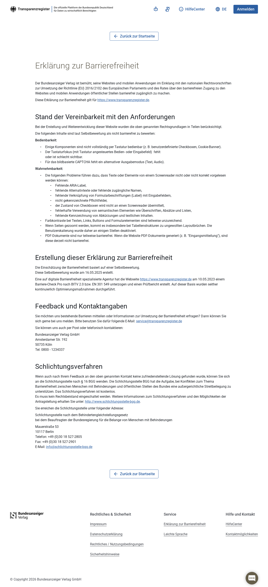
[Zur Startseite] (62, 9)
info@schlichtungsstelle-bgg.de (69, 447)
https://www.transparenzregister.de (123, 100)
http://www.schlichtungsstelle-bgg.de (112, 402)
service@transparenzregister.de (159, 321)
